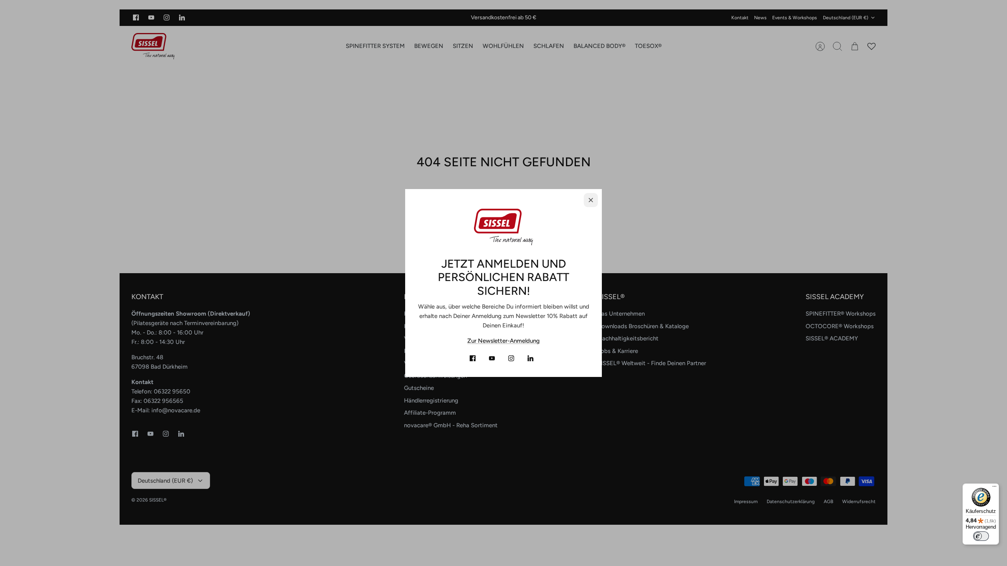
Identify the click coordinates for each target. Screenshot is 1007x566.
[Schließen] (591, 200)
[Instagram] (511, 358)
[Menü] (994, 488)
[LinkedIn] (530, 358)
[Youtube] (492, 358)
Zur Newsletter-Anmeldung (503, 340)
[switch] (981, 536)
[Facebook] (472, 358)
